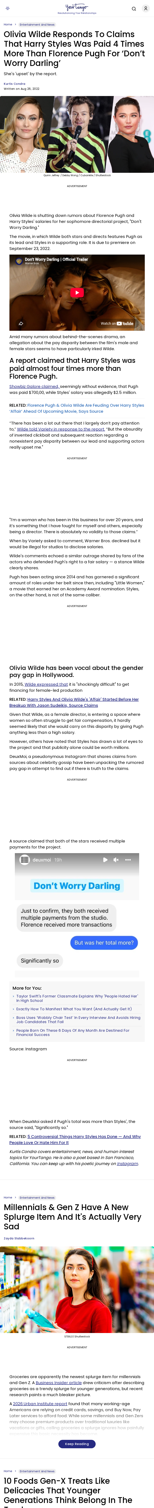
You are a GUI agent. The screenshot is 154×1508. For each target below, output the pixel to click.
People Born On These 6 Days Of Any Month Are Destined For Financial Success (73, 1032)
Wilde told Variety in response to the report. (61, 429)
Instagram (127, 1163)
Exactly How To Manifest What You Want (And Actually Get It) (74, 1009)
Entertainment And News (37, 25)
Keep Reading (77, 1444)
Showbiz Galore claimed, (34, 386)
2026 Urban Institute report (40, 1404)
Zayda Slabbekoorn (19, 1238)
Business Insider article (59, 1383)
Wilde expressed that (46, 684)
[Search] (133, 8)
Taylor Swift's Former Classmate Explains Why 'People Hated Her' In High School (77, 998)
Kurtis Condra (14, 84)
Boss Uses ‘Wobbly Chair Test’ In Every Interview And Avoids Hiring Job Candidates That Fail (78, 1019)
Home (8, 24)
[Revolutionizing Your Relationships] (77, 7)
